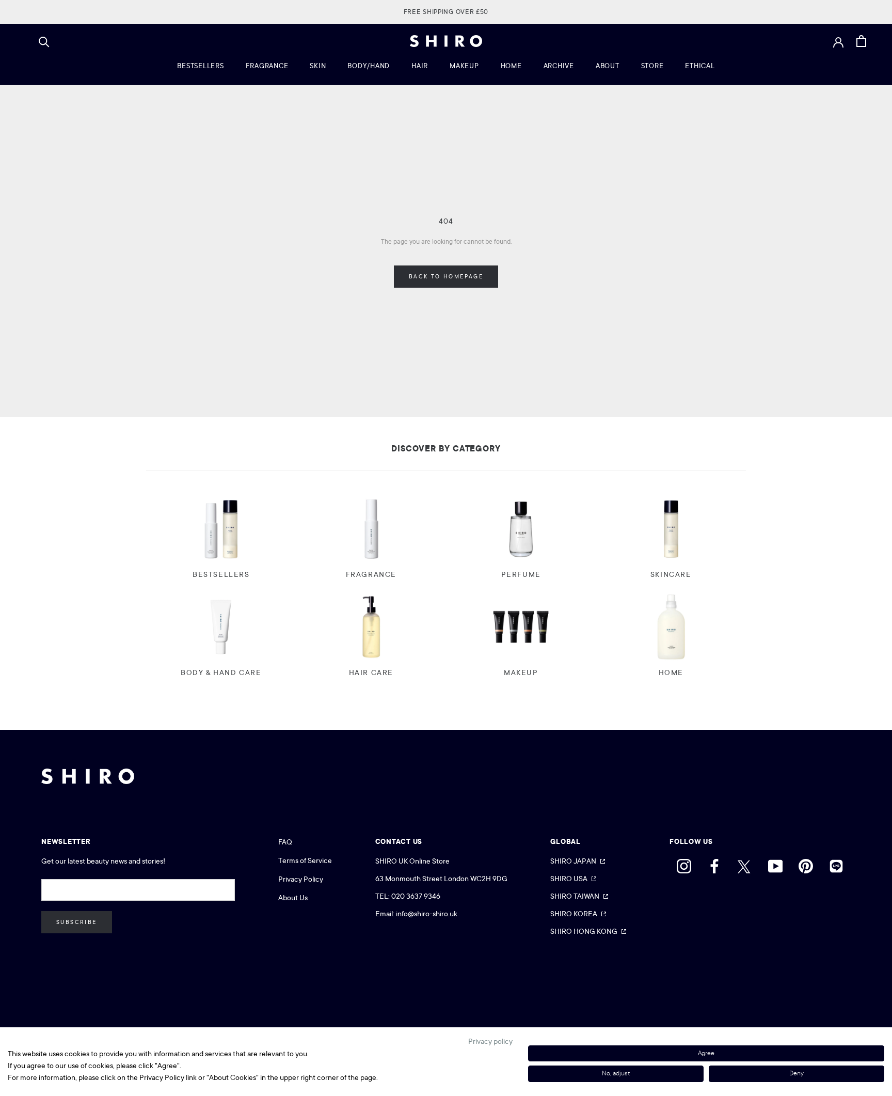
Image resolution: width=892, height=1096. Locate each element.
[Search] (44, 41)
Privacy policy (490, 1041)
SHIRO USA (568, 878)
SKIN (318, 65)
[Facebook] (714, 863)
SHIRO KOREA (573, 913)
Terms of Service (305, 860)
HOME (511, 65)
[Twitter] (745, 863)
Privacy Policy (300, 879)
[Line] (836, 863)
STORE (652, 65)
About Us (293, 897)
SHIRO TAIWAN (574, 896)
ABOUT (607, 65)
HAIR (419, 65)
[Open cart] (861, 41)
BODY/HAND (368, 65)
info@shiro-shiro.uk (426, 913)
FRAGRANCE (267, 65)
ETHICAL (699, 65)
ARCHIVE (559, 65)
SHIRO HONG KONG (583, 931)
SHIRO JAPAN (573, 861)
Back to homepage (446, 276)
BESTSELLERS (200, 65)
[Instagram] (684, 863)
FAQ (285, 842)
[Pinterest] (806, 863)
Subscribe (76, 922)
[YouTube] (775, 863)
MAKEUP (464, 65)
